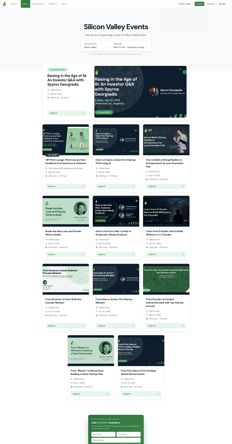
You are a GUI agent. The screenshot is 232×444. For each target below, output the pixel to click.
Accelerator (90, 44)
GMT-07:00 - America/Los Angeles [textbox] (130, 47)
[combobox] (95, 47)
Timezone (117, 44)
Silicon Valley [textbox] (90, 47)
